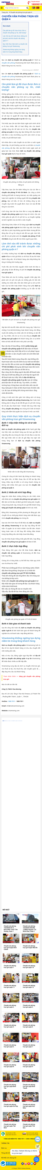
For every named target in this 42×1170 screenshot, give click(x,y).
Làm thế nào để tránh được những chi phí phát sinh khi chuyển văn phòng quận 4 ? (15, 38)
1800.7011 (21, 1139)
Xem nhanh (6, 26)
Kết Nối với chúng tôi (8, 1158)
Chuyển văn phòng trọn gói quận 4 (21, 12)
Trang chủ (5, 12)
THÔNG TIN (5, 1143)
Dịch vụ (4, 1148)
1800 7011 (11, 701)
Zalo (37, 1139)
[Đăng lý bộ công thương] (10, 1163)
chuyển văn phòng (8, 63)
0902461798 (34, 1139)
